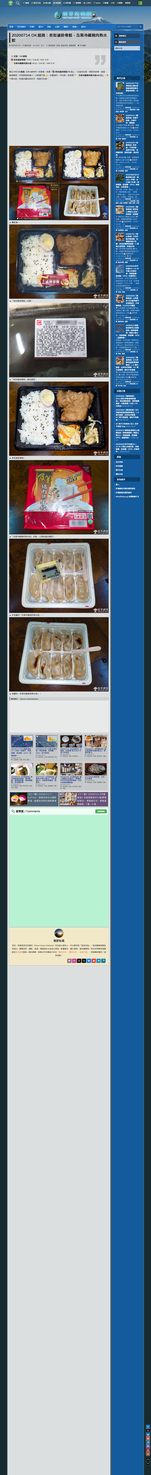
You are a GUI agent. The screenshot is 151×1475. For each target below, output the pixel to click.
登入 (117, 484)
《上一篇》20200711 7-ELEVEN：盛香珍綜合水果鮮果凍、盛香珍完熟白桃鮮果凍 (42, 797)
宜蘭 (126, 230)
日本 (126, 111)
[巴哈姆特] (103, 961)
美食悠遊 (51, 45)
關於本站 (119, 474)
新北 (124, 385)
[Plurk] (94, 961)
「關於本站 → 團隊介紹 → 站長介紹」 (73, 952)
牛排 (119, 138)
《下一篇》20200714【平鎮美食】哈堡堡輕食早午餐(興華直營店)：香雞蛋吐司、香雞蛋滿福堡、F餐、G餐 (91, 799)
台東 (137, 203)
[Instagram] (74, 961)
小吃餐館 (121, 171)
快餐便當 (121, 230)
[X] (84, 961)
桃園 (126, 262)
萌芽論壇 (101, 811)
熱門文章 (119, 470)
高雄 (133, 203)
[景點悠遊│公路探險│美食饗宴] (75, 18)
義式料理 (121, 262)
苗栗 (126, 171)
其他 (119, 353)
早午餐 (120, 385)
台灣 (58, 45)
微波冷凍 (64, 45)
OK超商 (83, 45)
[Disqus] (59, 842)
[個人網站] (69, 961)
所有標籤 (119, 466)
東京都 (121, 111)
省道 (130, 203)
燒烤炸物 (121, 321)
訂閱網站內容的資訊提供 (125, 488)
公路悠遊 (133, 201)
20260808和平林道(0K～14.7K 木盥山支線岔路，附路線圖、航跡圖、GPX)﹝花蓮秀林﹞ (127, 271)
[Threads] (79, 961)
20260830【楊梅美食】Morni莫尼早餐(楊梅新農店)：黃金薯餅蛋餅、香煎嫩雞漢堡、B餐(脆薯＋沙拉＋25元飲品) (127, 401)
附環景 (125, 203)
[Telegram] (98, 961)
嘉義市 (124, 138)
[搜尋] (140, 26)
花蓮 (123, 292)
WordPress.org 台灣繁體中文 (127, 496)
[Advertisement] (59, 97)
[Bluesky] (89, 961)
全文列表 (119, 462)
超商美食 (72, 45)
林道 (119, 292)
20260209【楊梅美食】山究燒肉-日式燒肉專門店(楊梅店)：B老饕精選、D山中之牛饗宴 (127, 300)
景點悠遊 (133, 109)
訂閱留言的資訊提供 (124, 492)
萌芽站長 (27, 45)
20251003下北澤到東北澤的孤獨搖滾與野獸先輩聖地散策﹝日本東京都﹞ (127, 88)
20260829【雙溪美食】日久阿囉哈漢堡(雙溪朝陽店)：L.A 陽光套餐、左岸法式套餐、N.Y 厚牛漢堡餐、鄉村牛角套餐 (127, 415)
